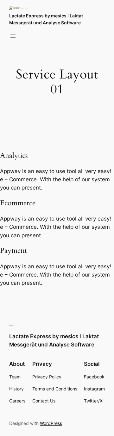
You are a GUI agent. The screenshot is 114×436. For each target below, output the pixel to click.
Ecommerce (17, 203)
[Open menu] (13, 36)
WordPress (51, 423)
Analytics (14, 155)
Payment (13, 250)
